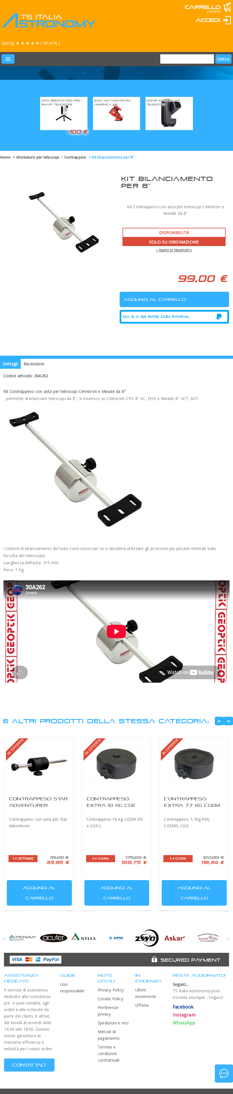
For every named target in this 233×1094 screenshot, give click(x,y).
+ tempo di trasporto (174, 250)
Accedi (208, 20)
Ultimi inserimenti (145, 993)
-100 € (76, 131)
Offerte (142, 1005)
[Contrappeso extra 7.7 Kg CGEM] (194, 763)
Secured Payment (190, 959)
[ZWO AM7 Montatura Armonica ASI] (116, 112)
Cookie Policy (110, 998)
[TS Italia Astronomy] (48, 20)
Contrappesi (75, 157)
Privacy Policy (111, 990)
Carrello (202, 7)
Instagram (184, 1015)
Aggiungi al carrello (39, 892)
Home (5, 157)
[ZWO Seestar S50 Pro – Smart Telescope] (63, 112)
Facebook (183, 1007)
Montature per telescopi (37, 157)
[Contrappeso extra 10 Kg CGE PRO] (117, 763)
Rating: (31, 43)
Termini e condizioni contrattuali (109, 1053)
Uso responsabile (72, 987)
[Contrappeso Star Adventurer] (39, 763)
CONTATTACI (29, 1064)
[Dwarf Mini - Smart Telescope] (169, 112)
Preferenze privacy (108, 1011)
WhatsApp (184, 1023)
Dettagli (10, 363)
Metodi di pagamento (109, 1035)
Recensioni (34, 363)
